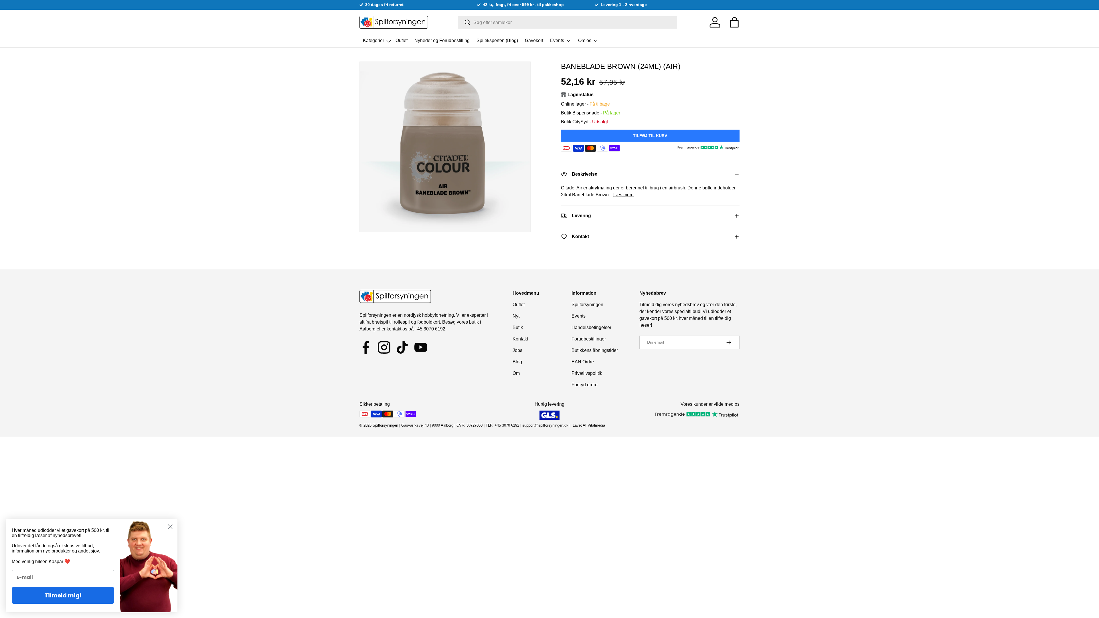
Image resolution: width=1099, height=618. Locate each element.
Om (516, 373)
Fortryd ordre (585, 384)
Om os (584, 40)
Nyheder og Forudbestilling (442, 40)
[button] (734, 22)
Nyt (516, 316)
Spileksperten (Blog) (497, 40)
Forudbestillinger (589, 338)
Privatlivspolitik (587, 373)
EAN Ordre (583, 361)
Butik (518, 327)
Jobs (517, 350)
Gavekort (534, 40)
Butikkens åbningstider (595, 350)
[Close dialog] (170, 527)
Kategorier (374, 39)
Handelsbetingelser (591, 327)
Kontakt (520, 338)
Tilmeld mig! (63, 595)
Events (557, 40)
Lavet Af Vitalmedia (589, 425)
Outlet (402, 40)
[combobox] (567, 22)
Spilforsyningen (587, 304)
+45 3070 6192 (430, 328)
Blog (517, 361)
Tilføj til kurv (650, 135)
